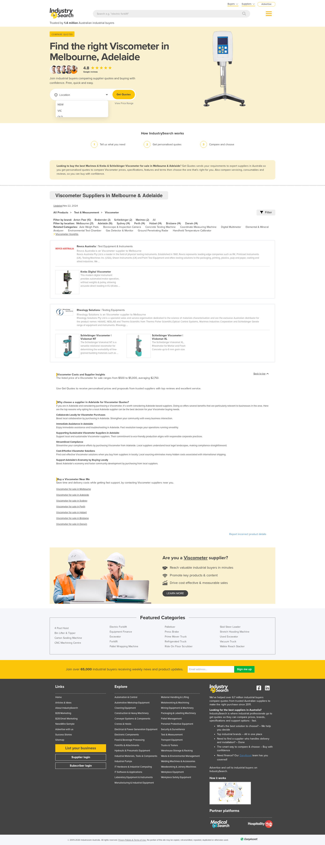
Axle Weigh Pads (89, 227)
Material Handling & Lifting (175, 697)
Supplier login (80, 757)
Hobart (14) (155, 223)
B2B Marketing (63, 713)
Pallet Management (171, 718)
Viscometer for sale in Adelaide (72, 494)
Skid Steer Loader (230, 626)
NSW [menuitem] (61, 104)
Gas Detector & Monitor (119, 230)
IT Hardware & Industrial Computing (133, 766)
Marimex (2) (142, 219)
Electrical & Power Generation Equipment (136, 729)
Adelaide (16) (105, 223)
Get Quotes (124, 94)
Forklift (114, 641)
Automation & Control (126, 697)
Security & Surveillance (173, 729)
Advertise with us (64, 729)
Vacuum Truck (228, 641)
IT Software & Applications (128, 772)
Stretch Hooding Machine (234, 631)
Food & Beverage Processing (129, 739)
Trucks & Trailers (169, 745)
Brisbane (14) (173, 223)
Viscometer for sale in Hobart (71, 512)
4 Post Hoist (62, 628)
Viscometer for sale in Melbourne (73, 489)
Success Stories (63, 734)
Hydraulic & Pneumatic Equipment (132, 750)
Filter (268, 212)
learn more (175, 593)
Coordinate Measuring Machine (198, 227)
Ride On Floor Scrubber (179, 646)
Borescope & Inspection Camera (122, 227)
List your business (80, 748)
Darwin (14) (191, 223)
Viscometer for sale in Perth (70, 506)
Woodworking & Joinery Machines (178, 766)
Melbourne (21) (84, 223)
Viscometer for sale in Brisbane (72, 518)
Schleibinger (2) (123, 219)
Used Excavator (229, 636)
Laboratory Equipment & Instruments (134, 777)
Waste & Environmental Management (180, 756)
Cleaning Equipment (125, 707)
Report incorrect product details (247, 534)
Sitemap (59, 739)
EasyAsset (246, 755)
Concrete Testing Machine (160, 227)
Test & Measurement (86, 212)
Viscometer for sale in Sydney (71, 500)
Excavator (115, 636)
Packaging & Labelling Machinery (178, 713)
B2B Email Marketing (66, 718)
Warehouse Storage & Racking (177, 750)
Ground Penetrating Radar (153, 230)
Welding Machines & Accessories (178, 761)
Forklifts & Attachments (127, 745)
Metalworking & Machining (175, 702)
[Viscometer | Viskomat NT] (91, 331)
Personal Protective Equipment (177, 723)
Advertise (266, 4)
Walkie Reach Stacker (232, 646)
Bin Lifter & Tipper (65, 633)
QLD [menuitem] (60, 116)
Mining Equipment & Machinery (177, 707)
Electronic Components (127, 734)
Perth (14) (139, 223)
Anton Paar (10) (82, 219)
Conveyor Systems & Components (132, 718)
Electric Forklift (118, 626)
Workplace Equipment (172, 772)
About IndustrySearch (66, 707)
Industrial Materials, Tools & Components (136, 756)
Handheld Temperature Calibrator (192, 230)
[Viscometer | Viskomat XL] (162, 331)
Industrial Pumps (123, 761)
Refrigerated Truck (175, 641)
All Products (60, 212)
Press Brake (172, 631)
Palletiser (170, 626)
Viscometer (112, 212)
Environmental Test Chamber (84, 230)
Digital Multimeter (231, 227)
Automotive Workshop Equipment (132, 702)
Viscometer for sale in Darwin (71, 524)
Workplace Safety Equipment (176, 777)
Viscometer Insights (66, 234)
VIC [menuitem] (60, 110)
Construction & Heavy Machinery (132, 713)
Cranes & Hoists (123, 723)
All (154, 219)
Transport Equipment (172, 739)
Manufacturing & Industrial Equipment (134, 782)
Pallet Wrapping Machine (124, 646)
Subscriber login (81, 766)
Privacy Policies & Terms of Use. (132, 840)
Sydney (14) (123, 223)
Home (58, 697)
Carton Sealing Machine (68, 638)
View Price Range (124, 103)
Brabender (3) (102, 219)
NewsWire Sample (64, 723)
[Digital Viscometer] (90, 268)
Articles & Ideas (63, 702)
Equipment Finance (121, 631)
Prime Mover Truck (176, 636)
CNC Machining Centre (68, 642)
